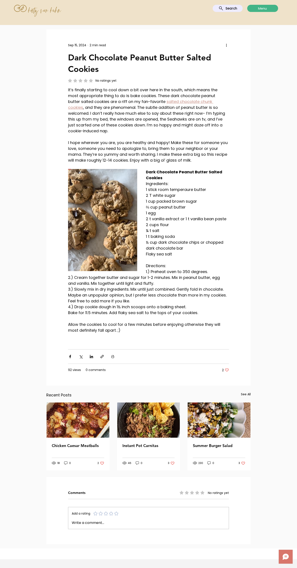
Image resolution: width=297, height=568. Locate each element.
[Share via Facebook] (70, 356)
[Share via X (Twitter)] (81, 356)
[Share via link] (102, 356)
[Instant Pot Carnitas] (148, 420)
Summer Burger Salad (212, 445)
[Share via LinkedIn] (91, 356)
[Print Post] (113, 356)
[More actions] (226, 45)
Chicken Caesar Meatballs (75, 445)
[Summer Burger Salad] (219, 420)
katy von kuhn (44, 10)
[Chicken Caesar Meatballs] (78, 420)
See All (246, 394)
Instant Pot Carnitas (140, 445)
